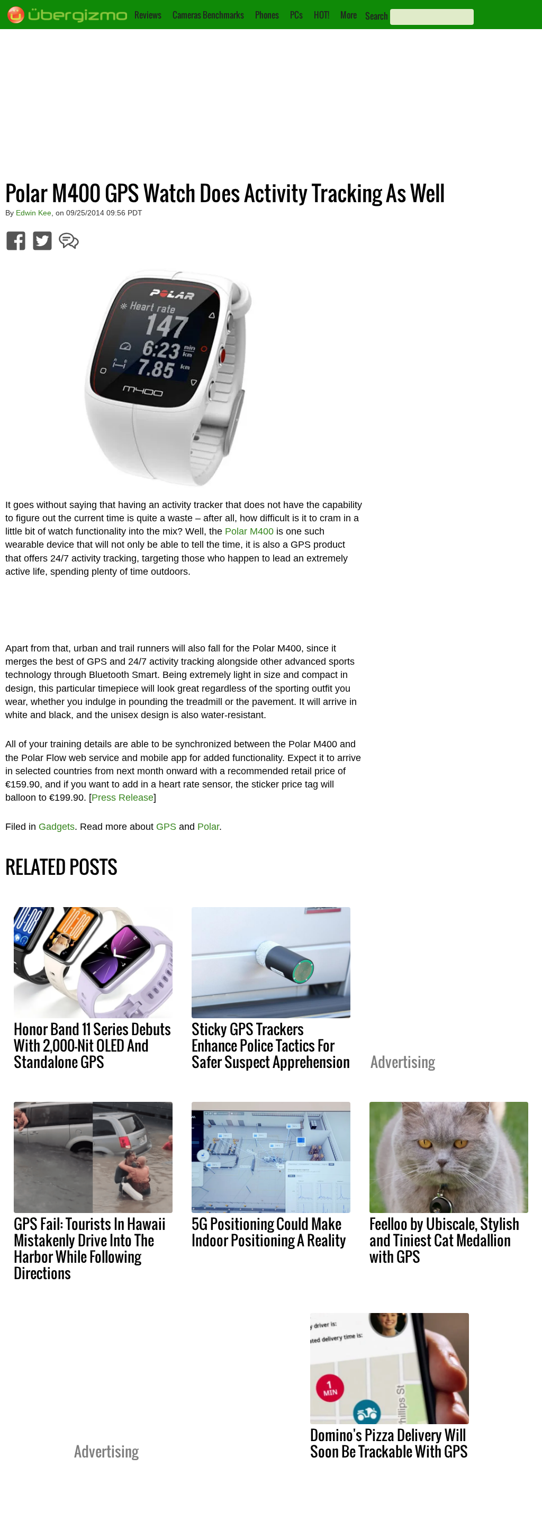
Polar (208, 826)
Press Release (122, 797)
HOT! (321, 14)
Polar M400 (249, 531)
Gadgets (57, 826)
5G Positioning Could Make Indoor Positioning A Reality (269, 1232)
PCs (296, 14)
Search (376, 16)
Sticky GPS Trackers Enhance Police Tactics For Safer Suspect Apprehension (271, 1045)
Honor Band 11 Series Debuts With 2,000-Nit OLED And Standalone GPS (92, 1045)
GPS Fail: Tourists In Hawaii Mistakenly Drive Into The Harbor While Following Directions (90, 1248)
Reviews (147, 14)
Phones (267, 14)
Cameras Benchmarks (208, 14)
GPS (166, 826)
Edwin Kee (33, 213)
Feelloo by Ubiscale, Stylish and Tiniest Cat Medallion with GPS (444, 1240)
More (348, 14)
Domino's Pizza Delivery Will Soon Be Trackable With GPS (389, 1443)
